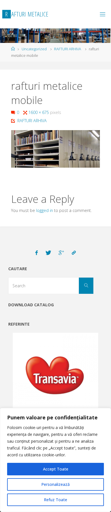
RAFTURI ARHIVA (67, 48)
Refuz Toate (55, 499)
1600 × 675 (39, 112)
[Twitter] (48, 253)
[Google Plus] (61, 253)
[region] (55, 460)
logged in (44, 210)
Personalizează (55, 484)
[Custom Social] (74, 253)
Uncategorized (34, 48)
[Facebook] (36, 253)
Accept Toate (55, 469)
